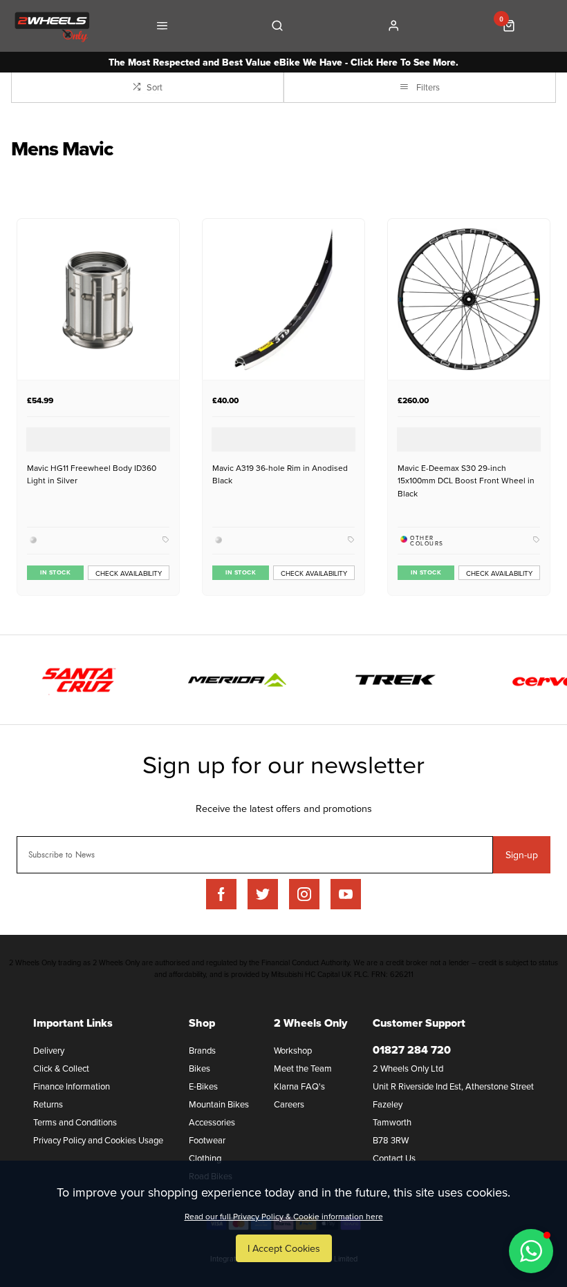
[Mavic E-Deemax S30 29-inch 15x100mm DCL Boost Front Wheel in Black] (468, 299)
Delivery (48, 1050)
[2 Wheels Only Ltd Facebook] (221, 894)
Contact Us (394, 1158)
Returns (48, 1104)
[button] (531, 1251)
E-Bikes (203, 1086)
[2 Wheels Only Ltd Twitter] (263, 894)
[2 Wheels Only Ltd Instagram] (304, 894)
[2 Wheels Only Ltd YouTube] (346, 894)
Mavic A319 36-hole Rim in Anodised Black (280, 474)
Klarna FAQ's (299, 1086)
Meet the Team (303, 1068)
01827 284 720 (412, 1050)
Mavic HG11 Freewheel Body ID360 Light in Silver (91, 474)
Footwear (207, 1140)
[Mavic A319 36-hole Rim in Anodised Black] (283, 299)
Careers (289, 1104)
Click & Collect (61, 1068)
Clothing (205, 1158)
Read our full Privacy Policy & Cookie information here (284, 1216)
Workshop (293, 1050)
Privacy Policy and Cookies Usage (98, 1140)
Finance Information (71, 1086)
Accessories (212, 1122)
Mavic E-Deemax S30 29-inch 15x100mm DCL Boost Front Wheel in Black (466, 480)
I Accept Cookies (284, 1248)
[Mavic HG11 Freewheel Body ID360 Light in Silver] (98, 299)
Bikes (199, 1068)
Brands (202, 1050)
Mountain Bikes (219, 1104)
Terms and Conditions (75, 1122)
